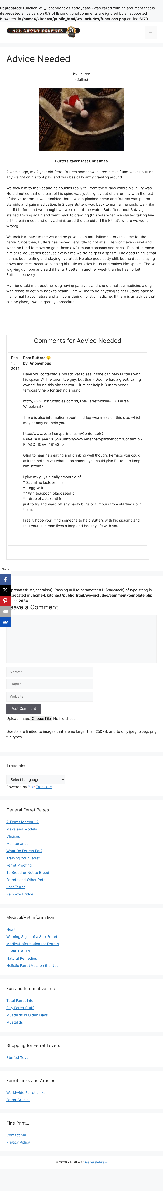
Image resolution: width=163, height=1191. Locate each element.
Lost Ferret (15, 887)
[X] (5, 590)
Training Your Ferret (23, 858)
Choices (13, 836)
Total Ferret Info (19, 1001)
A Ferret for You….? (22, 822)
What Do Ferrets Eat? (24, 851)
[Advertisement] (56, 321)
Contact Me (16, 1135)
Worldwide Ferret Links (25, 1093)
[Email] (5, 611)
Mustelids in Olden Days (27, 1015)
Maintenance (17, 844)
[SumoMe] (5, 622)
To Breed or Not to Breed (27, 872)
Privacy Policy (18, 1142)
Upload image (18, 718)
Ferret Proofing (19, 865)
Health (12, 929)
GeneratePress (96, 1162)
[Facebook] (5, 579)
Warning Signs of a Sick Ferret (31, 937)
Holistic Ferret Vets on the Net (32, 965)
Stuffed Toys (17, 1057)
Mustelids (14, 1022)
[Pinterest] (5, 601)
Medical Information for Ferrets (32, 944)
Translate (44, 787)
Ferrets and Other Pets (25, 880)
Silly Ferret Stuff (20, 1008)
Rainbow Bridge (19, 894)
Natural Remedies (21, 958)
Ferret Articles (18, 1100)
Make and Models (21, 829)
